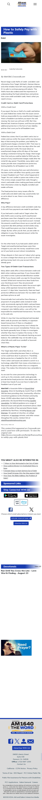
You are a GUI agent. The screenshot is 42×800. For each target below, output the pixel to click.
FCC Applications (11, 782)
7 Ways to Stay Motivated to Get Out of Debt (20, 463)
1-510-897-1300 (24, 762)
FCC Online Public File (32, 773)
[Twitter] (31, 509)
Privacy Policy (32, 768)
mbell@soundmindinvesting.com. (13, 420)
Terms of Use (7, 773)
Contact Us (21, 764)
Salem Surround (25, 782)
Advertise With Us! (21, 523)
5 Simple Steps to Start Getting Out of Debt (20, 471)
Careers (35, 782)
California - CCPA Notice (16, 768)
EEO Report (18, 773)
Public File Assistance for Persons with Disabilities (21, 778)
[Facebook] (11, 509)
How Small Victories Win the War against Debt (21, 473)
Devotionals (9, 566)
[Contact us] (29, 742)
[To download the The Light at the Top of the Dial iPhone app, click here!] (31, 495)
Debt (3, 38)
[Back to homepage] (22, 4)
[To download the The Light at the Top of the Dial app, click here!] (11, 495)
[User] (23, 742)
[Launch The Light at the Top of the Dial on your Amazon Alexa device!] (21, 502)
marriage (15, 415)
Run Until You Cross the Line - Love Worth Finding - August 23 (18, 571)
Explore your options (20, 518)
